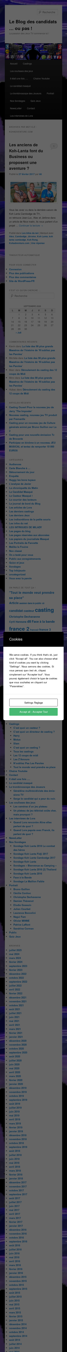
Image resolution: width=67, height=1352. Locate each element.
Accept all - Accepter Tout (34, 711)
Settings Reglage (33, 702)
